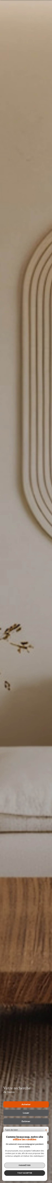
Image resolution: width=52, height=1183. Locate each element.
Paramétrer (25, 1165)
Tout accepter (24, 1173)
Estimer (26, 1121)
